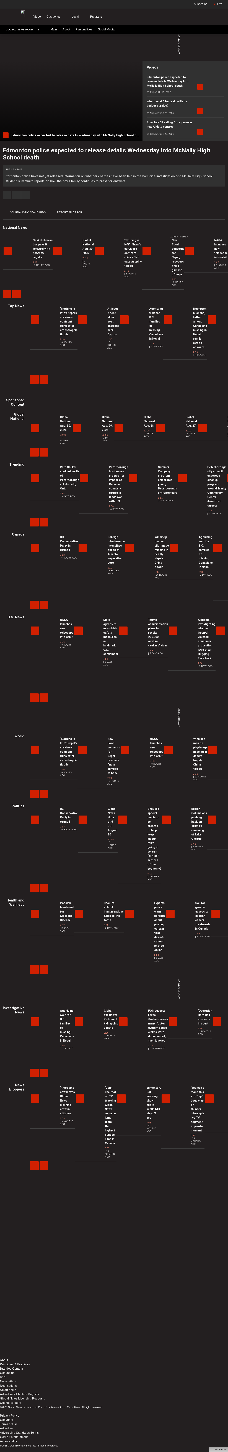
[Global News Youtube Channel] (135, 1328)
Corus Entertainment (14, 1437)
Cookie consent (10, 1402)
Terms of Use (9, 1424)
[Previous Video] (7, 294)
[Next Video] (16, 294)
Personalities (84, 29)
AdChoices (220, 1449)
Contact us (7, 1373)
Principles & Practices (15, 1364)
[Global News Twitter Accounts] (81, 1328)
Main (54, 29)
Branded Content (11, 1368)
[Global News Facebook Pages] (27, 1328)
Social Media (106, 29)
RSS (3, 1377)
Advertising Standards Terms (19, 1432)
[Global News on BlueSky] (189, 1355)
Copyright (6, 1420)
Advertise (6, 1428)
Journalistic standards (28, 212)
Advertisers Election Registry (19, 1394)
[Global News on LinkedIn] (27, 1355)
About (66, 29)
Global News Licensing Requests (22, 1398)
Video (37, 16)
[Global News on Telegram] (135, 1355)
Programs (96, 16)
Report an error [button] (69, 212)
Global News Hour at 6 (22, 30)
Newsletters (8, 1381)
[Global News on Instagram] (189, 1328)
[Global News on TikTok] (81, 1355)
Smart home (8, 1390)
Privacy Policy (9, 1415)
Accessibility (8, 1441)
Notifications (8, 1385)
